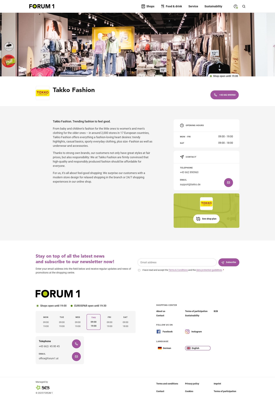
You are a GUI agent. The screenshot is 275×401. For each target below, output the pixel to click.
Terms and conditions (167, 383)
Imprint (217, 383)
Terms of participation (225, 391)
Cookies (189, 391)
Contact (160, 391)
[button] (206, 218)
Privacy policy (192, 383)
